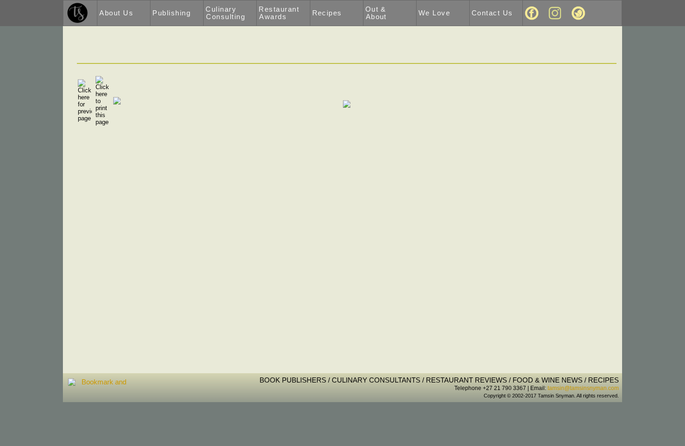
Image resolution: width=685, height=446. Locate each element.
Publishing (171, 13)
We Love (434, 13)
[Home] (77, 12)
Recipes (327, 13)
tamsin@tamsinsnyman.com (583, 388)
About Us (116, 13)
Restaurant (279, 13)
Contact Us (492, 13)
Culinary (225, 13)
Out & (376, 13)
